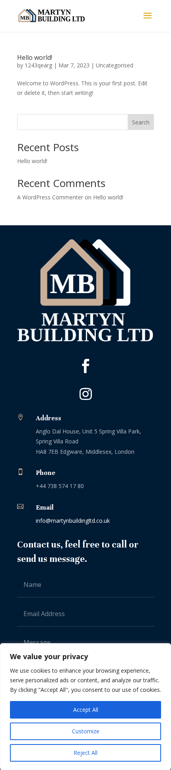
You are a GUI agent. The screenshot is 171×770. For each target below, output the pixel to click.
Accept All (85, 709)
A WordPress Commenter (50, 197)
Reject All (85, 752)
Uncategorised (114, 65)
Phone (45, 473)
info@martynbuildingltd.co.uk (73, 520)
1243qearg (38, 65)
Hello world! (34, 57)
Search (141, 122)
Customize (85, 731)
